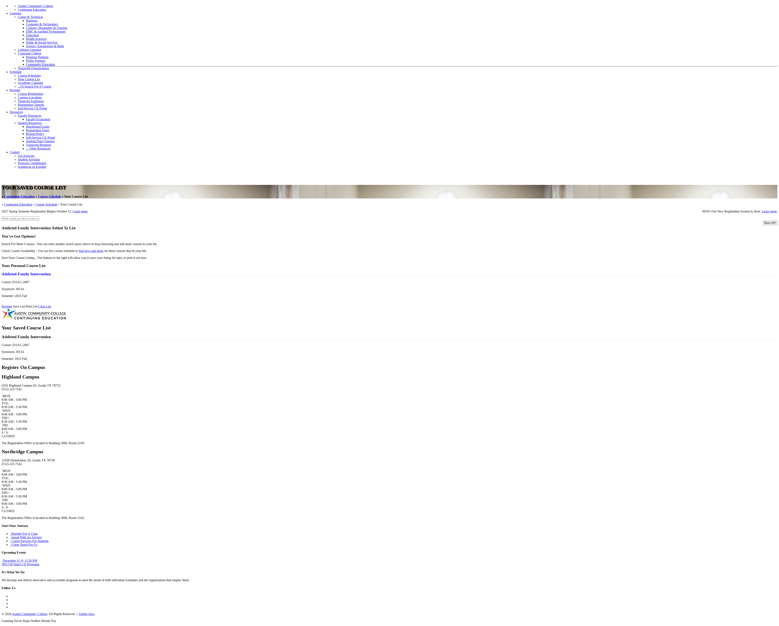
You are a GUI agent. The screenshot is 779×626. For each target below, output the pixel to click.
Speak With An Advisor (26, 537)
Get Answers (26, 156)
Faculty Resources (29, 115)
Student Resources (30, 123)
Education (32, 35)
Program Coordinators (32, 163)
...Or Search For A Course (34, 86)
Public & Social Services (42, 42)
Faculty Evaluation (38, 119)
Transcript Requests (38, 145)
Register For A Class (24, 533)
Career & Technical (30, 17)
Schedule (16, 72)
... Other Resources (38, 148)
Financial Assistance (31, 101)
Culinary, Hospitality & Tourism (46, 28)
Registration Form (37, 130)
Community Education (40, 64)
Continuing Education (32, 9)
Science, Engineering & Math (45, 46)
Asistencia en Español (32, 166)
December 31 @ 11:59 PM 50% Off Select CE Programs (20, 562)
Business (31, 20)
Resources (16, 112)
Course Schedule (49, 196)
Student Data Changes (40, 141)
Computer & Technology (42, 24)
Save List (19, 306)
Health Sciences (36, 39)
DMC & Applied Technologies (46, 31)
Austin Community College (35, 6)
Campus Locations (30, 97)
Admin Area (86, 614)
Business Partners (37, 57)
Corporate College (29, 53)
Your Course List (29, 79)
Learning (15, 13)
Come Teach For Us (23, 544)
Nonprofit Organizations (33, 68)
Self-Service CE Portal (32, 108)
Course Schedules (29, 75)
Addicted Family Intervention (26, 274)
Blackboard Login (37, 126)
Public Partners (35, 60)
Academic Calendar (30, 83)
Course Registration (30, 93)
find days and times (91, 251)
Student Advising (29, 159)
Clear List (44, 306)
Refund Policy (35, 134)
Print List (32, 306)
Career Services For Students (29, 541)
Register (15, 90)
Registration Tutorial (31, 104)
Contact (15, 152)
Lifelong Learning (29, 49)
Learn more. (80, 211)
